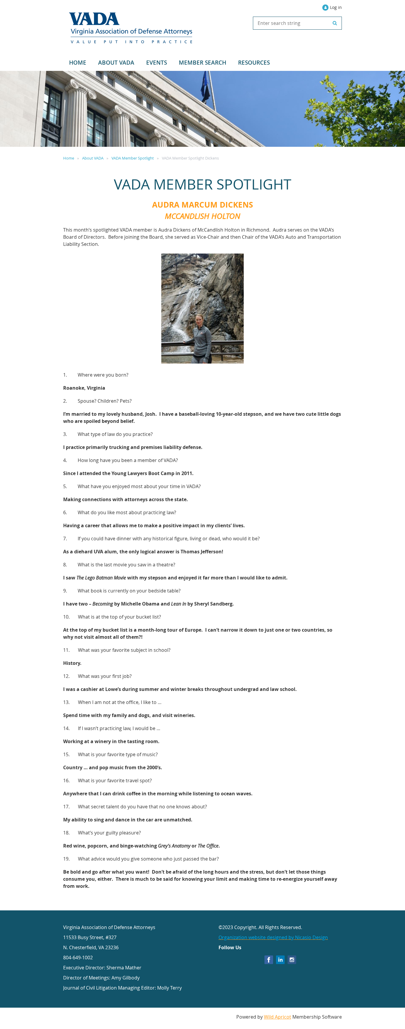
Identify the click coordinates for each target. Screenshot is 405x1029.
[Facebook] (268, 959)
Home (68, 158)
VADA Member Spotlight (132, 158)
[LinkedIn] (280, 959)
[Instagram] (292, 959)
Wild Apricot (277, 1017)
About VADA (92, 158)
